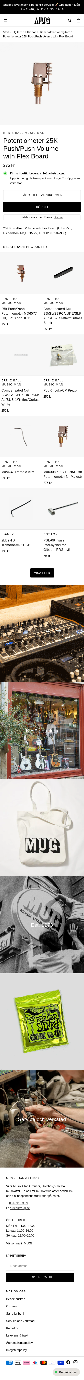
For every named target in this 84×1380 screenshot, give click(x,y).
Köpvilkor (12, 1328)
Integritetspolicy (16, 1350)
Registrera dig (40, 1277)
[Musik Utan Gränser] (42, 20)
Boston (50, 534)
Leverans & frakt (17, 1335)
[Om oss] (42, 924)
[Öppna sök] (69, 20)
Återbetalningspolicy (19, 1342)
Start (6, 32)
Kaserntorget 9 (54, 178)
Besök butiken (15, 1299)
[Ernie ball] (42, 1021)
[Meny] (5, 20)
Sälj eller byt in (15, 1313)
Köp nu (42, 207)
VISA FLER (42, 572)
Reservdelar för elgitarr (55, 32)
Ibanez (7, 534)
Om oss (11, 1306)
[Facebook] (68, 1362)
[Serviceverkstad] (42, 1119)
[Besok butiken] (42, 730)
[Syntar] (42, 633)
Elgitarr (17, 32)
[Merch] (42, 827)
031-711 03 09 (18, 1203)
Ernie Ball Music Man (24, 132)
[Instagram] (75, 1362)
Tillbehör (30, 32)
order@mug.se (20, 1208)
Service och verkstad (20, 1321)
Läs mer (58, 217)
